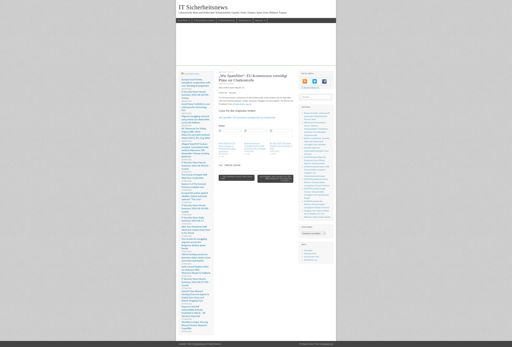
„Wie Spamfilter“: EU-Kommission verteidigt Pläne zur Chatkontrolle (247, 117)
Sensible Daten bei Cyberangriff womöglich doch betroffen (316, 151)
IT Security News (191, 74)
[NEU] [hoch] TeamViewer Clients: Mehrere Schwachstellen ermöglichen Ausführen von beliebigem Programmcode (316, 128)
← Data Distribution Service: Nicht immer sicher (236, 178)
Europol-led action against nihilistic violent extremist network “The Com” (194, 196)
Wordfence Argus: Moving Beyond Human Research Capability (194, 325)
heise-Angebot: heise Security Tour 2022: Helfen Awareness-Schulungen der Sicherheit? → (276, 179)
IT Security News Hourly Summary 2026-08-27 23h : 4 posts (195, 282)
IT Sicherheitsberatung (226, 20)
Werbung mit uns (245, 20)
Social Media (183, 20)
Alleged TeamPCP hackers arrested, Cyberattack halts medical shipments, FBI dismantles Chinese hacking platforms (195, 150)
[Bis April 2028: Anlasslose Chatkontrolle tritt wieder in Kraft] (281, 135)
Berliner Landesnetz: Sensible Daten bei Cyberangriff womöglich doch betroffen (316, 141)
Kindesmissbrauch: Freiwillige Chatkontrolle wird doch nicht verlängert (255, 146)
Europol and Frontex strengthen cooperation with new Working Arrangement (195, 82)
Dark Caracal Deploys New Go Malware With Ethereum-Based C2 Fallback (195, 270)
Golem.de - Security (226, 72)
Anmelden (308, 250)
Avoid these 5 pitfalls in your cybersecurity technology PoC (195, 107)
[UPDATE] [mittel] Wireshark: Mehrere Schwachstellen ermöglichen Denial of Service (316, 182)
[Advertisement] (256, 47)
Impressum (259, 20)
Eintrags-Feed (310, 253)
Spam (248, 104)
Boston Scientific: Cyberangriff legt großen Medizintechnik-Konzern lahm (316, 116)
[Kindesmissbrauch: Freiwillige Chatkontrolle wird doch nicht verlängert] (255, 135)
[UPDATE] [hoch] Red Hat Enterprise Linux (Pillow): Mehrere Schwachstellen (315, 160)
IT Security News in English (204, 20)
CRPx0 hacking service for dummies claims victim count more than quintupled (195, 257)
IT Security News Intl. (310, 87)
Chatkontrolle (239, 104)
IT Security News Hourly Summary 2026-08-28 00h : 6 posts (195, 208)
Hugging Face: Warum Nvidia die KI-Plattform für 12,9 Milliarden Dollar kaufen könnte (317, 214)
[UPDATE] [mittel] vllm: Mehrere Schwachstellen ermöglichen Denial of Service (316, 204)
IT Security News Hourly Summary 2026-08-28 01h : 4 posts (195, 165)
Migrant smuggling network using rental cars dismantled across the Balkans (195, 119)
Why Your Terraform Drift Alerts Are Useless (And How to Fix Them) (195, 230)
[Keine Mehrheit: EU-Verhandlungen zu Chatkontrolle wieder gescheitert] (230, 135)
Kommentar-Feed (311, 257)
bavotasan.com (327, 344)
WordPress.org (310, 260)
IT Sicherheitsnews (203, 7)
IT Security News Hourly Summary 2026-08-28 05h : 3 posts (195, 95)
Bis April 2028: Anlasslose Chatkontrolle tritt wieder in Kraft (281, 146)
